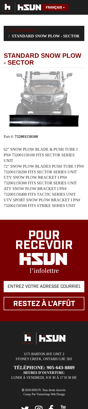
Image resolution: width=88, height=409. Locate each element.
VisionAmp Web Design (50, 394)
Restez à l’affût (44, 304)
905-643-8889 (61, 367)
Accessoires (21, 30)
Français (54, 7)
